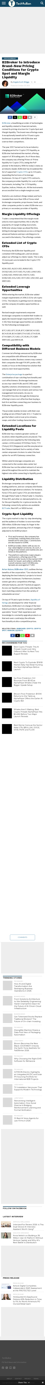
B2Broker (21, 629)
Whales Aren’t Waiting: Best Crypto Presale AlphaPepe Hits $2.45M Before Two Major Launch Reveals (28, 713)
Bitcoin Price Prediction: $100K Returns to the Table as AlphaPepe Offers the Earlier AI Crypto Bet (28, 697)
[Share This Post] (15, 116)
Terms (36, 1379)
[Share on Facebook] (10, 116)
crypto (29, 629)
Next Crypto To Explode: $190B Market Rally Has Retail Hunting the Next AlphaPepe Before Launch (28, 666)
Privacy (27, 1379)
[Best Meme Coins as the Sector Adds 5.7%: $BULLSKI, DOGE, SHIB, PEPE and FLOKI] (7, 729)
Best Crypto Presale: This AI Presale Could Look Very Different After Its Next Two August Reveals (26, 650)
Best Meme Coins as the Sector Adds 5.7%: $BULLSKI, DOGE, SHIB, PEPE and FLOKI (28, 727)
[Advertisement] (22, 29)
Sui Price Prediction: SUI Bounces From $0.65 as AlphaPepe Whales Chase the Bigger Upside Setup (27, 681)
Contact (18, 1379)
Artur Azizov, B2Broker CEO (15, 569)
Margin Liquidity (15, 630)
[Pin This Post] (24, 116)
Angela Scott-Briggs (21, 82)
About (9, 1379)
